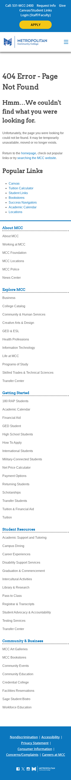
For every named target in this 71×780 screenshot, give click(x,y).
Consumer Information (35, 749)
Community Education (17, 674)
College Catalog (13, 306)
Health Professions (15, 339)
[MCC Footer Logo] (43, 769)
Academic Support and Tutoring (24, 537)
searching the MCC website (36, 158)
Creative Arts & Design (18, 322)
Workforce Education (17, 707)
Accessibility (50, 737)
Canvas (14, 183)
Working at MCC (13, 244)
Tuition (7, 517)
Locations (15, 212)
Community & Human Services (23, 314)
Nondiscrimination (24, 737)
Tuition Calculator (21, 188)
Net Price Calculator (16, 467)
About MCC (10, 236)
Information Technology (18, 347)
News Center (11, 277)
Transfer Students (14, 500)
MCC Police (10, 269)
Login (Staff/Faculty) (36, 15)
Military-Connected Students (22, 459)
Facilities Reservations (18, 690)
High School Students (17, 434)
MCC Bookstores (14, 657)
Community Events (15, 665)
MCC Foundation (14, 252)
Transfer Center (13, 381)
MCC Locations (13, 261)
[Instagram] (28, 768)
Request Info (46, 5)
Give (62, 5)
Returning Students (15, 484)
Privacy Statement (35, 743)
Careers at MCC (53, 755)
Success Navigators (23, 202)
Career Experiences (16, 554)
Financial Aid (11, 417)
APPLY (35, 25)
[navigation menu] (66, 42)
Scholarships (11, 492)
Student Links (18, 193)
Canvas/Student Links (35, 10)
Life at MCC (10, 356)
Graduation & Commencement (23, 570)
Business (8, 297)
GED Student (11, 426)
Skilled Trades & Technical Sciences (27, 372)
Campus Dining (13, 546)
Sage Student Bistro (16, 699)
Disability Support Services (21, 562)
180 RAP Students (15, 401)
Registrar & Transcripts (18, 604)
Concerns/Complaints (22, 755)
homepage (28, 153)
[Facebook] (18, 768)
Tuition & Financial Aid (18, 509)
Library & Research (15, 587)
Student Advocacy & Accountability (26, 612)
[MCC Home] (25, 42)
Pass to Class (12, 595)
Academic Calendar (22, 207)
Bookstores (16, 197)
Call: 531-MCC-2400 (19, 5)
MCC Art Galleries (15, 649)
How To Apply (12, 442)
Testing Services (13, 620)
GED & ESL (10, 331)
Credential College (15, 682)
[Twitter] (23, 768)
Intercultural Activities (17, 579)
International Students (17, 451)
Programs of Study (15, 364)
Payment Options (14, 476)
